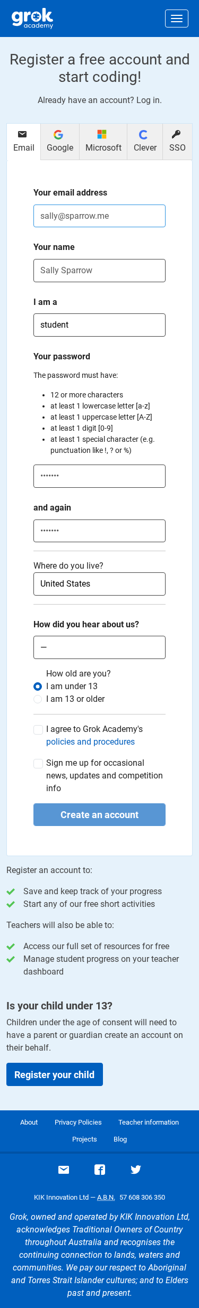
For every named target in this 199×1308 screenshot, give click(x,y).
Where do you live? (68, 566)
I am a (45, 302)
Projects (84, 1139)
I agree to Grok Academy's (94, 735)
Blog (120, 1139)
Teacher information (148, 1122)
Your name (54, 247)
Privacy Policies (78, 1122)
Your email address (70, 193)
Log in (148, 100)
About (29, 1122)
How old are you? (78, 674)
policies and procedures (90, 742)
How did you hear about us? (86, 624)
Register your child (54, 1074)
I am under (72, 686)
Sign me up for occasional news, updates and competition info (104, 775)
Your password (61, 356)
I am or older (75, 699)
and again (52, 508)
